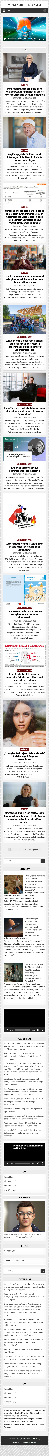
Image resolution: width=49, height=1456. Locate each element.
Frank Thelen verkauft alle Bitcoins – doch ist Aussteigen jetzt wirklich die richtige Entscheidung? (24, 411)
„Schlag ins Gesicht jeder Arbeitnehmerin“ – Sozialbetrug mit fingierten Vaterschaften (24, 756)
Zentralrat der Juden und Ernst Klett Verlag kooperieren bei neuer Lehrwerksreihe (24, 614)
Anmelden (8, 1177)
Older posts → (34, 850)
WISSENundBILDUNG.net (24, 4)
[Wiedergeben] (7, 1030)
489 (24, 850)
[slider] (12, 38)
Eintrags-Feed (10, 1181)
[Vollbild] (41, 1030)
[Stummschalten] (37, 1030)
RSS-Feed (18, 98)
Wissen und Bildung (24, 337)
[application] (24, 1020)
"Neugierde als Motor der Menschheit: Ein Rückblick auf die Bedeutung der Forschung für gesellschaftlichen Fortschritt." (34, 972)
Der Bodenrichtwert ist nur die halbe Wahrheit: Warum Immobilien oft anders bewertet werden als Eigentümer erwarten (24, 91)
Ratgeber (24, 85)
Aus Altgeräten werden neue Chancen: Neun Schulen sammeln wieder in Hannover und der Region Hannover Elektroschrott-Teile (24, 345)
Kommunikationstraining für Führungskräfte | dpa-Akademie (24, 469)
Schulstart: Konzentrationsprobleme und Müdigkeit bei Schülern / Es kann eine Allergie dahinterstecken (24, 279)
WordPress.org (10, 1190)
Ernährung (24, 749)
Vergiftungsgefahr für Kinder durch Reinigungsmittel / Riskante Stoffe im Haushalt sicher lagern (25, 157)
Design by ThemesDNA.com (24, 1442)
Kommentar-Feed (11, 1185)
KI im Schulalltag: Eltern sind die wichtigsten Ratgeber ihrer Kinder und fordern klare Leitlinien (24, 677)
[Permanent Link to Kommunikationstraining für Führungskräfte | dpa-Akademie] (24, 449)
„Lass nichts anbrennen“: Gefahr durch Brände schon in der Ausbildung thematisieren (24, 546)
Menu (8, 10)
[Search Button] (44, 10)
